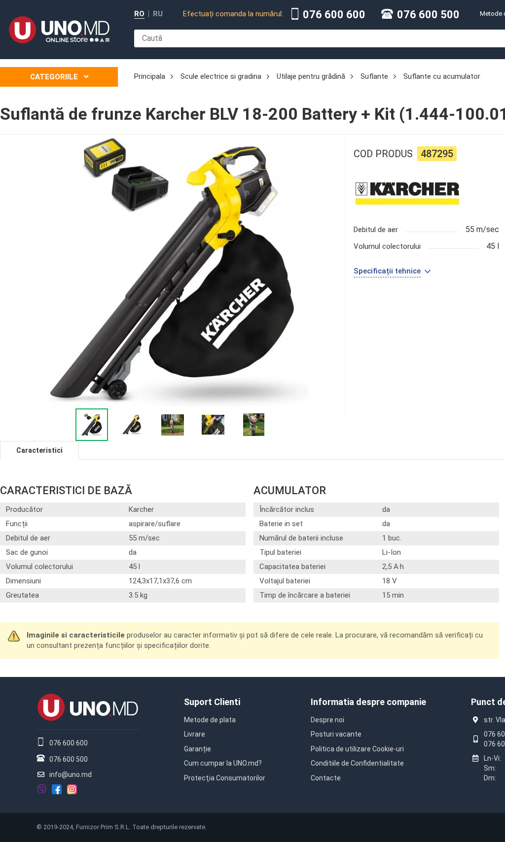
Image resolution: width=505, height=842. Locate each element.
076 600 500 (428, 14)
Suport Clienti (212, 702)
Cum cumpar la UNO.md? (223, 763)
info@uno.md (70, 774)
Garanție (197, 749)
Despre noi (327, 720)
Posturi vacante (336, 734)
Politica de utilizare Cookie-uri (357, 749)
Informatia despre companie (368, 702)
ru (158, 14)
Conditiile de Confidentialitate (357, 763)
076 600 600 (334, 14)
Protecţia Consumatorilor (224, 778)
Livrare (194, 734)
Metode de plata (210, 720)
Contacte (326, 778)
